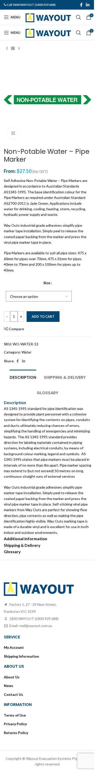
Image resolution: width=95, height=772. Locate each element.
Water (26, 352)
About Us (12, 677)
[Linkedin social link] (87, 5)
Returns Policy (16, 733)
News (8, 685)
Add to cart (43, 317)
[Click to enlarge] (13, 133)
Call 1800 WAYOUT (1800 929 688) (31, 5)
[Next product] (19, 49)
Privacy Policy (15, 724)
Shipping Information (21, 656)
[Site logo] (48, 17)
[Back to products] (13, 49)
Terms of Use (15, 715)
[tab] (23, 377)
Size (46, 283)
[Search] (78, 17)
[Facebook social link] (81, 5)
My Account (14, 647)
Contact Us (13, 694)
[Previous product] (7, 49)
